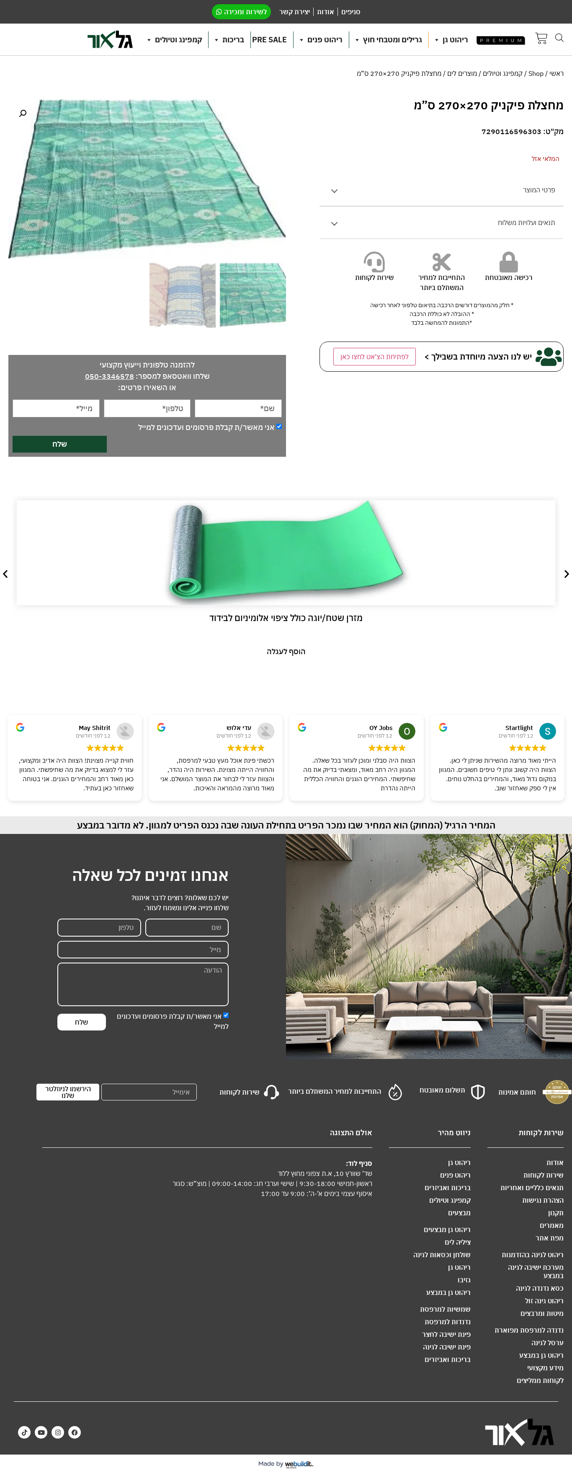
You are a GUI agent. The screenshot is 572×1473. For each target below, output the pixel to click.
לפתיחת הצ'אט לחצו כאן (374, 356)
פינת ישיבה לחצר (446, 1334)
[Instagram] (58, 1432)
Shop (536, 73)
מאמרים (552, 1225)
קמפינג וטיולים (178, 39)
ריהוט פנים (325, 39)
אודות (555, 1162)
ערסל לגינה (547, 1342)
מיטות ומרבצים (542, 1313)
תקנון (556, 1213)
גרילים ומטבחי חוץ (392, 39)
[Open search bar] (559, 37)
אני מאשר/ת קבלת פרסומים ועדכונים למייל (206, 427)
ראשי (556, 73)
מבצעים (459, 1213)
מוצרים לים (462, 73)
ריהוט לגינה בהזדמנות (533, 1254)
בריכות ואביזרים (448, 1187)
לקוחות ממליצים (540, 1380)
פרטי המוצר (539, 190)
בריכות (233, 39)
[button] (22, 113)
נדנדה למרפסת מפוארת (529, 1330)
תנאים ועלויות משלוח (526, 222)
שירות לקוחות (543, 1175)
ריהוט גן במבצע (541, 1355)
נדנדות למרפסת (448, 1322)
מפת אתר (550, 1238)
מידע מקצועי (545, 1368)
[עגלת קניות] (541, 39)
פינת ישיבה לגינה (447, 1347)
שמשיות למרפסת (445, 1309)
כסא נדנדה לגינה (540, 1288)
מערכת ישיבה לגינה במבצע (536, 1271)
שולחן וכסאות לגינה (442, 1254)
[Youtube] (41, 1432)
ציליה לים (458, 1242)
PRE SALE (269, 39)
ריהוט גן (455, 39)
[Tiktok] (24, 1432)
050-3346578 (109, 376)
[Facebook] (74, 1432)
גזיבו (464, 1280)
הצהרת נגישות (543, 1200)
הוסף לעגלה (286, 651)
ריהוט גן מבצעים (447, 1229)
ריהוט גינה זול (544, 1301)
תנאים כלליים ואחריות (532, 1187)
